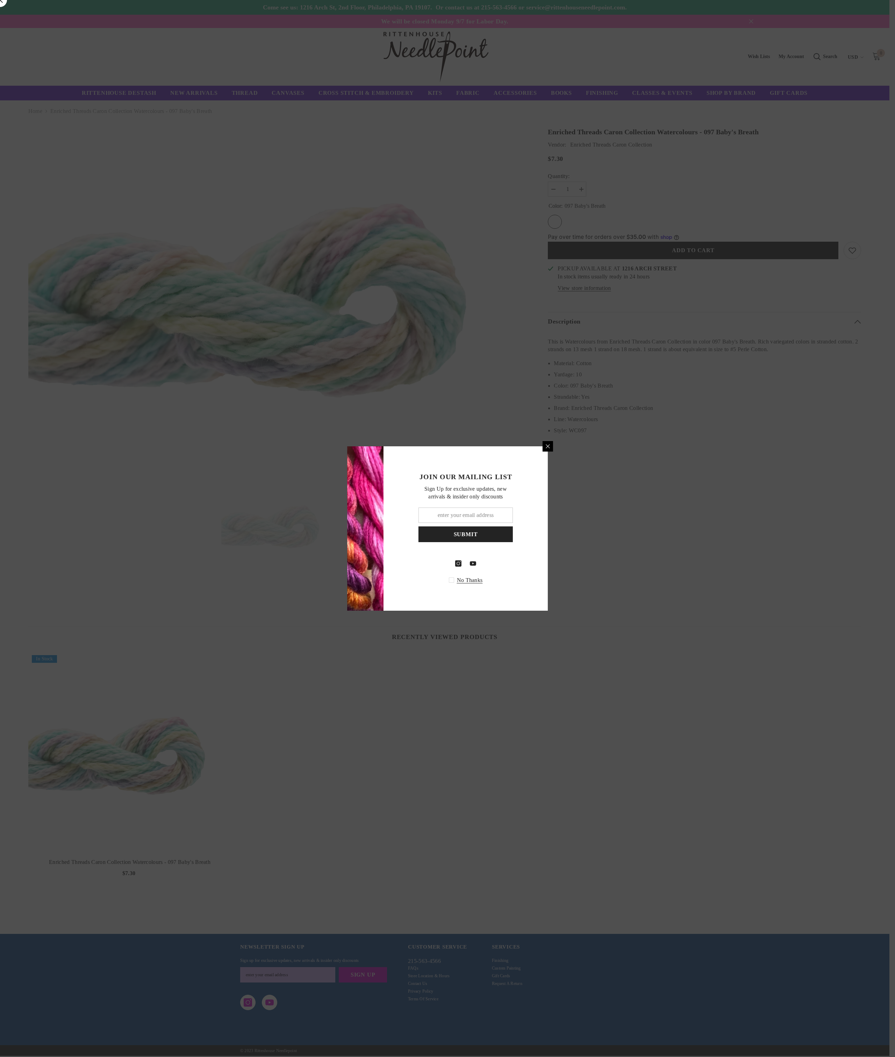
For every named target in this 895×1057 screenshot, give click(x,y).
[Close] (612, 446)
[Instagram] (522, 563)
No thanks (534, 580)
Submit (530, 534)
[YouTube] (537, 563)
